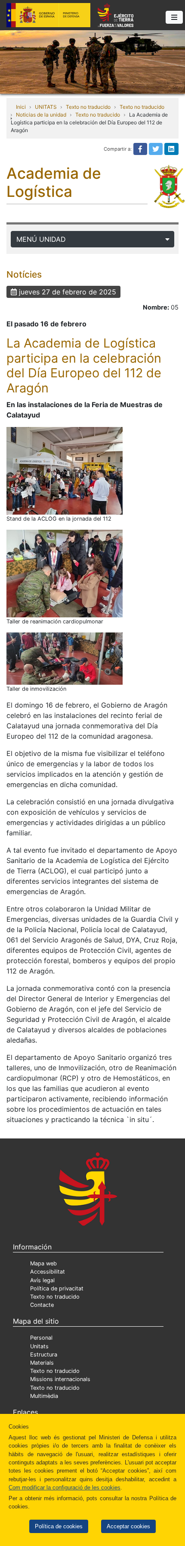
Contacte (42, 1305)
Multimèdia (44, 1396)
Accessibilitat (47, 1271)
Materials (42, 1362)
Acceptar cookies (128, 1526)
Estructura (43, 1354)
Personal (41, 1337)
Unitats (39, 1346)
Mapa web (43, 1263)
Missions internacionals (60, 1379)
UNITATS (46, 107)
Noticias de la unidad (41, 114)
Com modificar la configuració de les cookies (64, 1487)
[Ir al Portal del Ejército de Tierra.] (92, 61)
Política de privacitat (56, 1288)
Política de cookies (59, 1526)
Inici (21, 107)
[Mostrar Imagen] (64, 471)
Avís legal (42, 1280)
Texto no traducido (88, 107)
